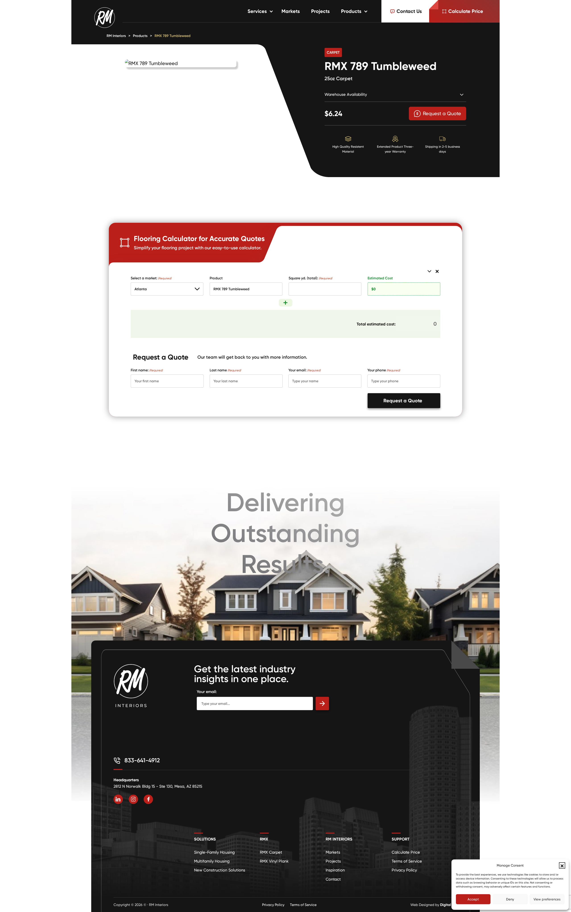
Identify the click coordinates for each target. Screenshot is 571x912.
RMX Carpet (271, 852)
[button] (562, 865)
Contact (333, 879)
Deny (510, 899)
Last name (225, 370)
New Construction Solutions (219, 870)
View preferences (547, 899)
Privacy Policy (404, 870)
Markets (290, 11)
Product (216, 278)
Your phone (383, 370)
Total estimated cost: (376, 324)
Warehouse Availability (346, 94)
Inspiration (335, 870)
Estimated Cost (380, 278)
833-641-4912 (141, 760)
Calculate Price (406, 852)
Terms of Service (407, 861)
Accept (473, 899)
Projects (320, 11)
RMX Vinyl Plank (274, 861)
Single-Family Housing (214, 852)
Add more (285, 303)
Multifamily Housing (212, 861)
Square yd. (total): (310, 278)
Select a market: (151, 278)
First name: (147, 370)
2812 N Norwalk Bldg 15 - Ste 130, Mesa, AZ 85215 (158, 786)
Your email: (304, 370)
